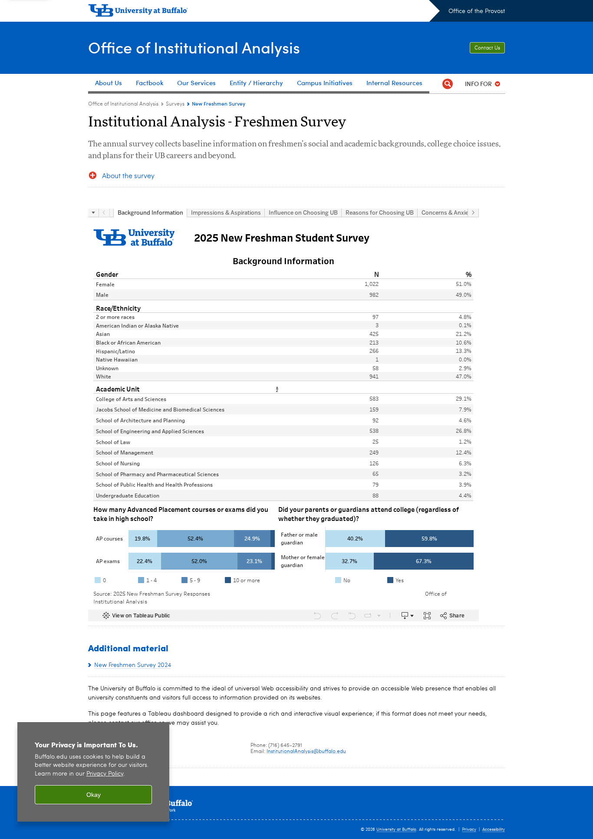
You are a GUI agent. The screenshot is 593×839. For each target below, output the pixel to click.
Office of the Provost (476, 11)
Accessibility (493, 829)
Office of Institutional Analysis (194, 47)
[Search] (447, 83)
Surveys (175, 104)
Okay (93, 794)
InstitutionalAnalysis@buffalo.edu (306, 751)
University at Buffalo (396, 829)
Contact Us (487, 48)
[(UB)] (264, 12)
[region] (93, 772)
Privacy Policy (104, 774)
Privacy (469, 829)
